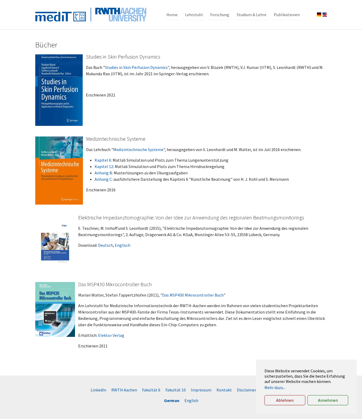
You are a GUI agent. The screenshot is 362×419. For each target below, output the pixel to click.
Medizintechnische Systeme (138, 149)
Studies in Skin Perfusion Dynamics (136, 67)
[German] (319, 14)
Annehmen (328, 400)
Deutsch (105, 245)
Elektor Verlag (111, 335)
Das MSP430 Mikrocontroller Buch (193, 295)
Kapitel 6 (103, 160)
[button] (172, 14)
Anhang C (103, 179)
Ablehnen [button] (285, 400)
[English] (325, 14)
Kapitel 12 (104, 166)
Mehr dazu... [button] (274, 387)
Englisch (122, 245)
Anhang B (103, 172)
